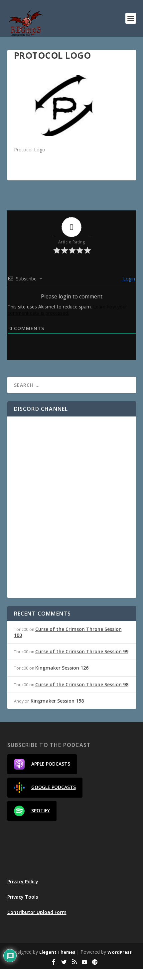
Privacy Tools (22, 897)
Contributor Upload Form (37, 912)
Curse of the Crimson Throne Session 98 (81, 684)
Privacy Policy (22, 881)
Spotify (40, 810)
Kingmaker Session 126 (61, 668)
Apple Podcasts (50, 764)
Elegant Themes (57, 952)
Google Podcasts (53, 787)
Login (128, 278)
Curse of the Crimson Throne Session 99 (81, 651)
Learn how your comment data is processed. (67, 309)
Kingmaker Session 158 (57, 701)
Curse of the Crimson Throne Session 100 (68, 632)
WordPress (119, 952)
